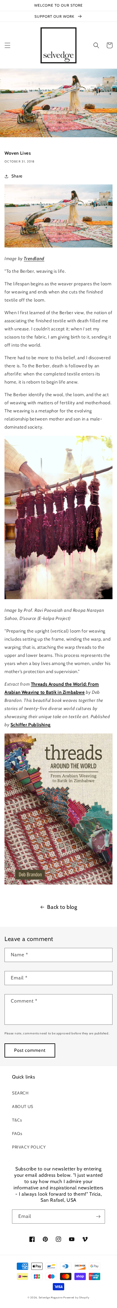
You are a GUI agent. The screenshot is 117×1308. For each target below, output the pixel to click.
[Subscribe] (98, 1216)
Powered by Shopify (76, 1297)
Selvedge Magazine (51, 1297)
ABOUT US (22, 1106)
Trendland (34, 258)
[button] (7, 45)
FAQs (17, 1133)
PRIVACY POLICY (29, 1147)
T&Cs (17, 1120)
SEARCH (20, 1093)
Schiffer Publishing (30, 724)
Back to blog (62, 907)
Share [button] (16, 176)
